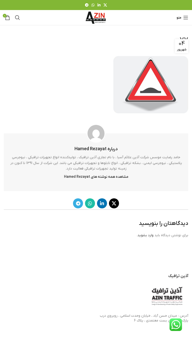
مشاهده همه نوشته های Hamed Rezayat (96, 177)
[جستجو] (17, 18)
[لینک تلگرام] (87, 5)
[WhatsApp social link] (93, 5)
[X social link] (105, 5)
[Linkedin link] (99, 5)
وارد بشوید (146, 235)
